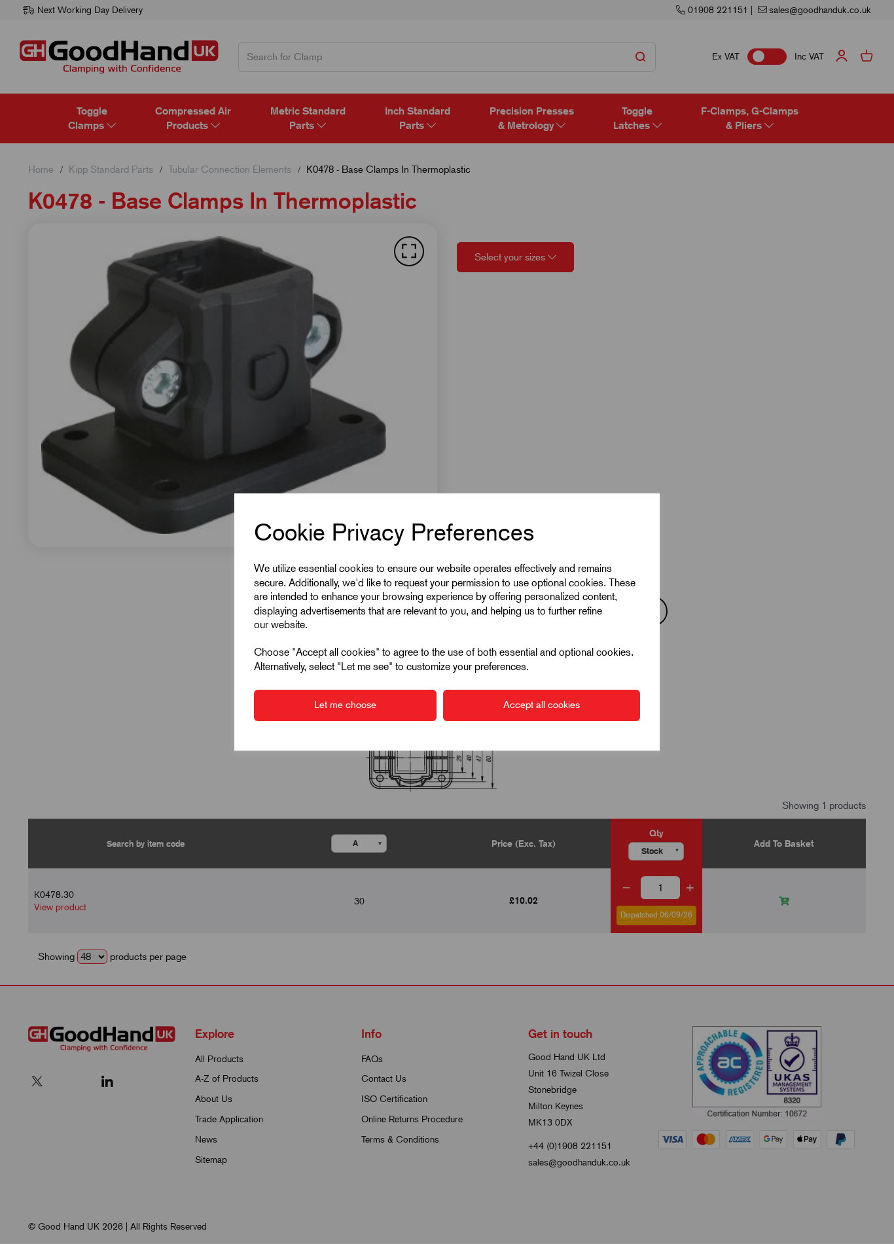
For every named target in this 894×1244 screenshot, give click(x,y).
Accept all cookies (541, 705)
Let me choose (345, 705)
